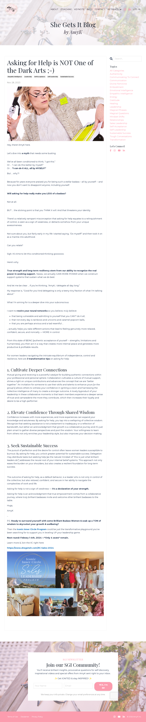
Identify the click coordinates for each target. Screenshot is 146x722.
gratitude (115, 100)
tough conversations (121, 136)
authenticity (116, 74)
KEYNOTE (79, 9)
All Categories (117, 70)
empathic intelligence (15, 76)
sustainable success (67, 76)
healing (114, 103)
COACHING (66, 9)
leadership (28, 76)
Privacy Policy (37, 717)
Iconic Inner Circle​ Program (32, 529)
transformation (118, 140)
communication (118, 80)
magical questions (119, 113)
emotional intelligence (121, 90)
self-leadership (53, 76)
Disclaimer (25, 717)
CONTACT (100, 9)
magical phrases (118, 110)
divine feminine (118, 84)
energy (113, 97)
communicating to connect (124, 77)
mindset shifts (117, 116)
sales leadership (118, 123)
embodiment (117, 87)
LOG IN (136, 9)
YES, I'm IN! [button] (103, 686)
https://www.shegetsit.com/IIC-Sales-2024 (30, 548)
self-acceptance (39, 76)
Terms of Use (12, 717)
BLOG (90, 9)
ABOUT (54, 9)
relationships (117, 120)
